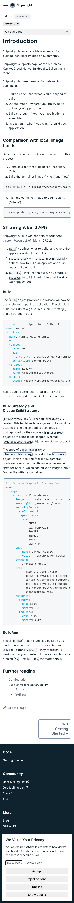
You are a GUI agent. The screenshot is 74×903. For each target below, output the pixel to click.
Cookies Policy (33, 862)
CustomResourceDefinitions (22, 240)
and (36, 258)
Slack (6, 793)
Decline (37, 887)
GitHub (8, 826)
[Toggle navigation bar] (5, 5)
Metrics (19, 689)
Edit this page (16, 708)
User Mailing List (14, 782)
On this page (13, 31)
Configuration (18, 679)
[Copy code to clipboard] (67, 186)
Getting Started (13, 760)
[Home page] (6, 16)
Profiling (20, 694)
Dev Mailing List (14, 787)
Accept (37, 871)
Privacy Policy (14, 862)
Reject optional (37, 879)
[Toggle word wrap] (60, 186)
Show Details (37, 894)
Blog (6, 820)
